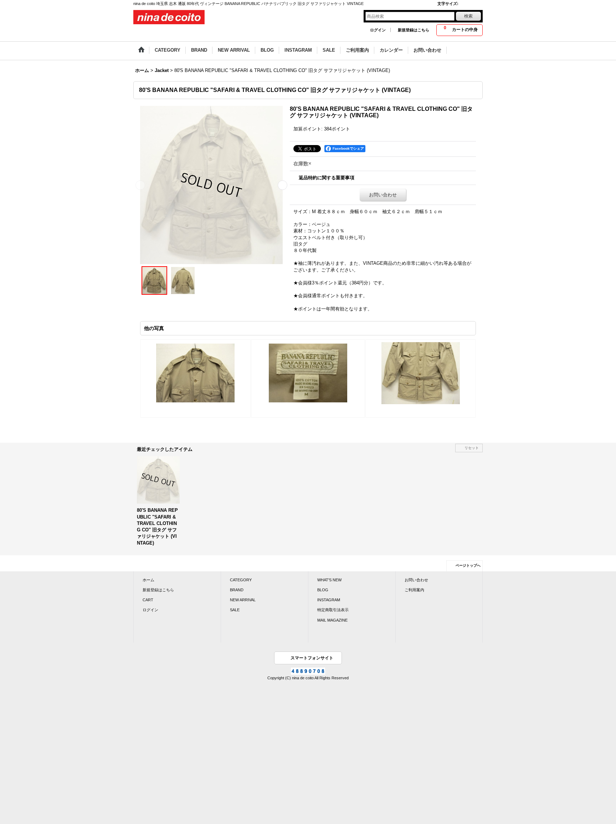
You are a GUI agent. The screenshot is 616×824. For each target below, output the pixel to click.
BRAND (236, 590)
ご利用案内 (414, 590)
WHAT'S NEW (329, 580)
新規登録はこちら (413, 30)
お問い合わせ (383, 194)
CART (148, 600)
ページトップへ (468, 565)
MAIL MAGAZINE (332, 620)
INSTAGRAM (328, 600)
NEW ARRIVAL (243, 600)
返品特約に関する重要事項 (326, 177)
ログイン (378, 30)
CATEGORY (241, 580)
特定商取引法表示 (333, 610)
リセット (471, 448)
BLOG (322, 590)
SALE (235, 610)
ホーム (148, 580)
